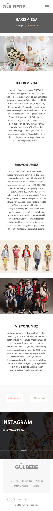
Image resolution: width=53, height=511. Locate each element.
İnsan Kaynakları (21, 486)
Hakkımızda (27, 481)
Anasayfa (20, 25)
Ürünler (39, 481)
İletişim (36, 486)
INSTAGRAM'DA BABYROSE (13, 430)
